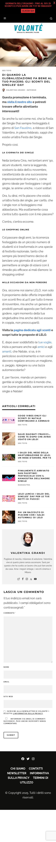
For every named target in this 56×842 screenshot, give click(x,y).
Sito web (8, 696)
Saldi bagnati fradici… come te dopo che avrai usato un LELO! (34, 437)
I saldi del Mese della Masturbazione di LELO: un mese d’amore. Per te (34, 455)
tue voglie (44, 342)
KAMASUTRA (24, 485)
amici (41, 347)
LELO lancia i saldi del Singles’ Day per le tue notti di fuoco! (34, 496)
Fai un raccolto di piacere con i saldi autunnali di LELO (31, 515)
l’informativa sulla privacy (28, 713)
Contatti (36, 768)
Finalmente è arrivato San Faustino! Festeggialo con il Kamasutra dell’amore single (34, 475)
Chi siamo (17, 768)
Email (6, 682)
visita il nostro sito (19, 102)
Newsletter (16, 773)
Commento (10, 613)
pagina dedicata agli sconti (32, 330)
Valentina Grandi (15, 90)
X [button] (54, 3)
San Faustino (22, 128)
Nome (6, 667)
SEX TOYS (6, 71)
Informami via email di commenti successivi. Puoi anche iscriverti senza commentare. (25, 721)
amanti (6, 351)
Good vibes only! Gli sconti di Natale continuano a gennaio (34, 418)
